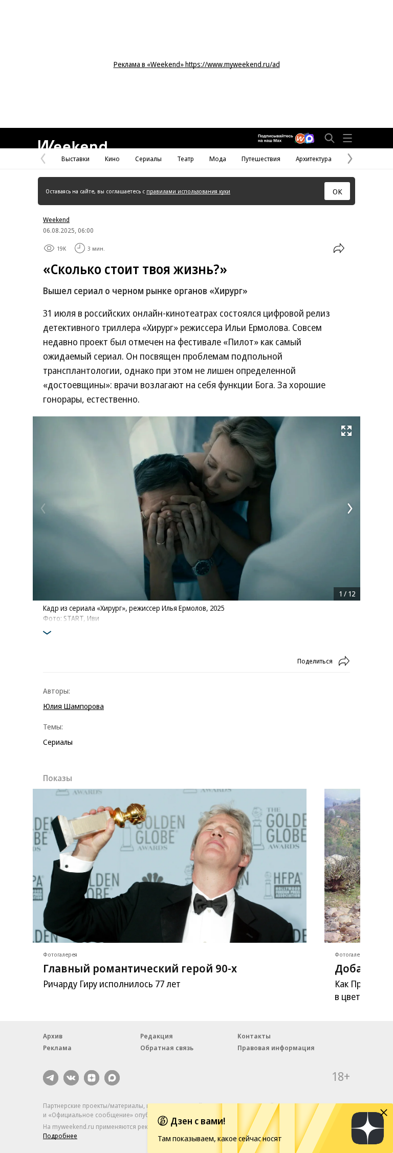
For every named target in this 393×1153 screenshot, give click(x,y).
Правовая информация (276, 1047)
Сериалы (148, 158)
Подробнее (60, 1135)
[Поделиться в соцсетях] (339, 248)
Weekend (56, 219)
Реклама (57, 1047)
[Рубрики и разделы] (347, 138)
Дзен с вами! (197, 1121)
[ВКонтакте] (71, 1077)
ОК (337, 191)
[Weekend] (72, 144)
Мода (217, 158)
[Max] (112, 1077)
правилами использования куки (188, 191)
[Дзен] (91, 1077)
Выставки (75, 158)
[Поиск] (329, 138)
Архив (52, 1035)
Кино (112, 158)
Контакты (254, 1035)
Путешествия (261, 158)
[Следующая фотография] (350, 508)
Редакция (156, 1035)
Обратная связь (166, 1047)
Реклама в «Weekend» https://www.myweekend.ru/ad (197, 64)
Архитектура (314, 158)
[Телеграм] (50, 1077)
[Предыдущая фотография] (43, 508)
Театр (185, 158)
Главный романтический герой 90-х (140, 967)
